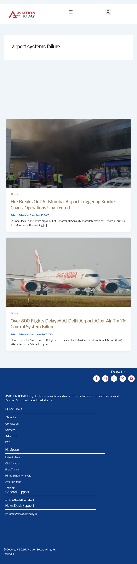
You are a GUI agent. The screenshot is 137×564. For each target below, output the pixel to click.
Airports (14, 195)
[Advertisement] (68, 92)
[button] (108, 12)
